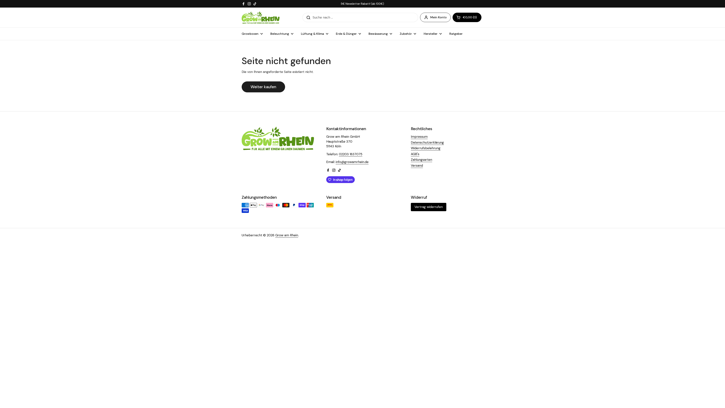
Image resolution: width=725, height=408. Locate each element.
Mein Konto (438, 17)
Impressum (419, 136)
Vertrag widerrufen (428, 207)
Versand (417, 165)
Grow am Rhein (286, 235)
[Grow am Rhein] (261, 17)
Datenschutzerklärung (427, 142)
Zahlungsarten (421, 160)
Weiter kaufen (263, 87)
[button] (467, 17)
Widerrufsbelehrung (425, 148)
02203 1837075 (350, 154)
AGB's (415, 154)
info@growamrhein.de (352, 162)
